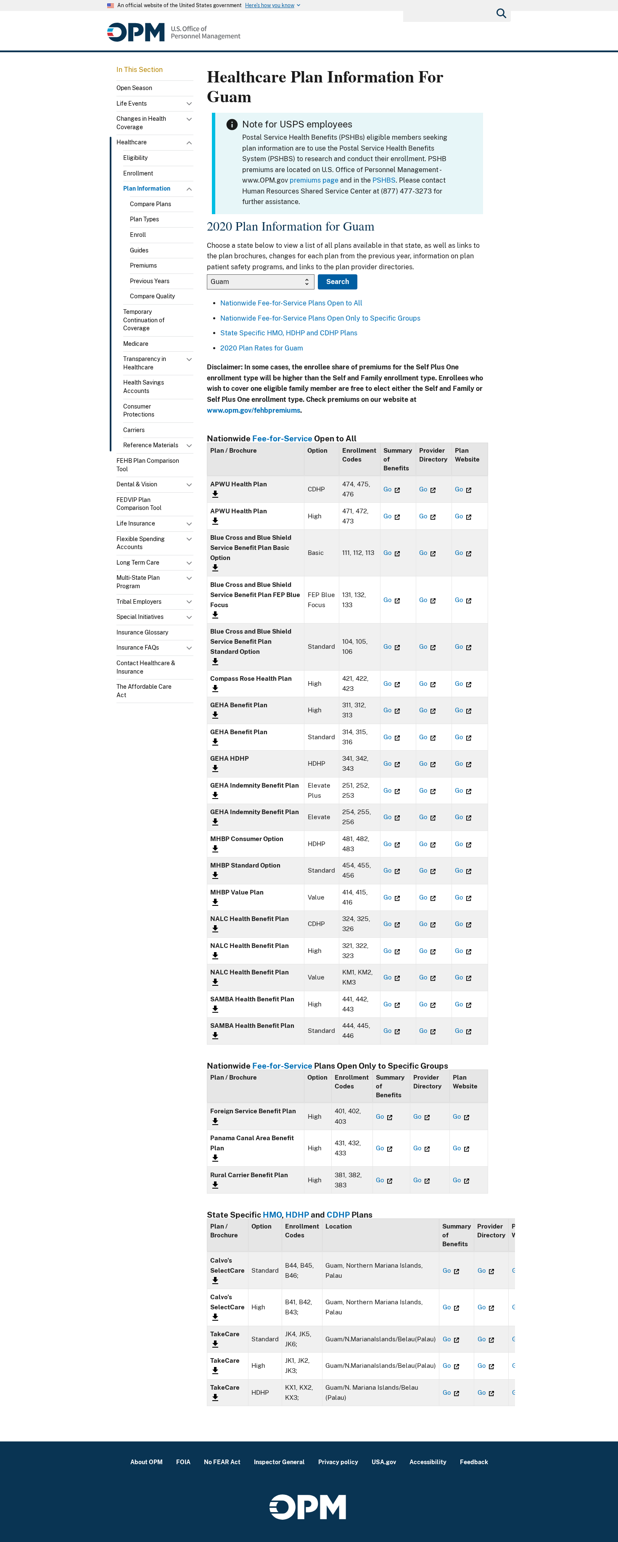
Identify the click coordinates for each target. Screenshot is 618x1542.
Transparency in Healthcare (144, 363)
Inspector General (279, 1461)
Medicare (135, 343)
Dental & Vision (136, 484)
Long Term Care (137, 562)
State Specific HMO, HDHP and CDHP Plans (288, 333)
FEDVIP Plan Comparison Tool (138, 504)
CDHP (338, 1214)
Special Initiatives (140, 616)
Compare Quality (152, 296)
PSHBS (384, 180)
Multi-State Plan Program (138, 581)
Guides (139, 250)
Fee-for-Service (282, 438)
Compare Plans (150, 204)
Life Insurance (135, 523)
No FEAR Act (222, 1461)
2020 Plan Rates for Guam (261, 348)
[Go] (501, 12)
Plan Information (146, 188)
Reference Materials (150, 445)
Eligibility (135, 157)
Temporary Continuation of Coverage (144, 320)
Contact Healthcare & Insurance (145, 667)
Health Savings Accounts (143, 386)
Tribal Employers (138, 601)
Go (388, 489)
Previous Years (149, 281)
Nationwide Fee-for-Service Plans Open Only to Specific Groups (320, 318)
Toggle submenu (190, 105)
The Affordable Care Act (144, 690)
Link (214, 494)
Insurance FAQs (137, 647)
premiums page (314, 180)
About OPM (146, 1461)
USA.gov (384, 1461)
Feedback (474, 1461)
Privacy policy (338, 1461)
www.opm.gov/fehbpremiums (253, 410)
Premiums (143, 265)
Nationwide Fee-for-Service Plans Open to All (291, 303)
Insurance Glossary (142, 632)
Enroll (138, 234)
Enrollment (138, 173)
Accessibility (427, 1461)
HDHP (297, 1214)
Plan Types (144, 219)
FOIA (183, 1461)
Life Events (131, 103)
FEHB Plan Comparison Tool (147, 464)
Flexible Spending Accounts (140, 543)
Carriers (134, 430)
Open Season (134, 88)
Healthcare (131, 142)
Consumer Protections (138, 410)
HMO (272, 1214)
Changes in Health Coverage (141, 122)
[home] (173, 32)
